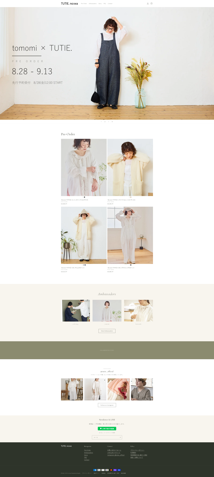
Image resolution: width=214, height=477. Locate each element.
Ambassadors (88, 453)
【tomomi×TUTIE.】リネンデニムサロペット (73, 267)
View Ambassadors (107, 331)
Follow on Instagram (107, 405)
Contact (86, 460)
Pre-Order (87, 450)
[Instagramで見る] (81, 380)
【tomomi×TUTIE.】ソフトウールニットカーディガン (121, 200)
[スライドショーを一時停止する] (113, 121)
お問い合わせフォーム (114, 450)
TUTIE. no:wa (68, 473)
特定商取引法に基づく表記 (138, 455)
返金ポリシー (97, 473)
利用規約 (133, 453)
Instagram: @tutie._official (115, 455)
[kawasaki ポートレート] (142, 389)
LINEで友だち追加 (108, 429)
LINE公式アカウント (113, 453)
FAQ (85, 457)
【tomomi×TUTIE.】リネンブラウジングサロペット (120, 267)
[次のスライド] (108, 121)
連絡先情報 (123, 473)
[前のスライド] (101, 121)
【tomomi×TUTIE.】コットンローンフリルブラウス (74, 200)
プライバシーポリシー (137, 450)
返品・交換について (136, 457)
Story (86, 455)
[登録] (120, 437)
